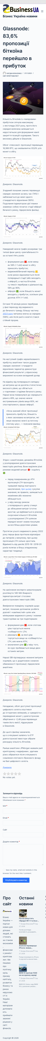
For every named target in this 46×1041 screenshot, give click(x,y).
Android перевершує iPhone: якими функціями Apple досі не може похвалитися (28, 949)
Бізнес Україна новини (20, 16)
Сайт (5, 830)
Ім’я (5, 806)
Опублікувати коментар (16, 880)
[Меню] (42, 11)
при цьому (26, 489)
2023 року (8, 313)
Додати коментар (11, 841)
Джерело (7, 767)
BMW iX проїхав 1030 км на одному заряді (28, 974)
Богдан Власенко (27, 924)
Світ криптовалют (11, 76)
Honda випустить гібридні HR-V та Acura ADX (28, 920)
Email (6, 818)
